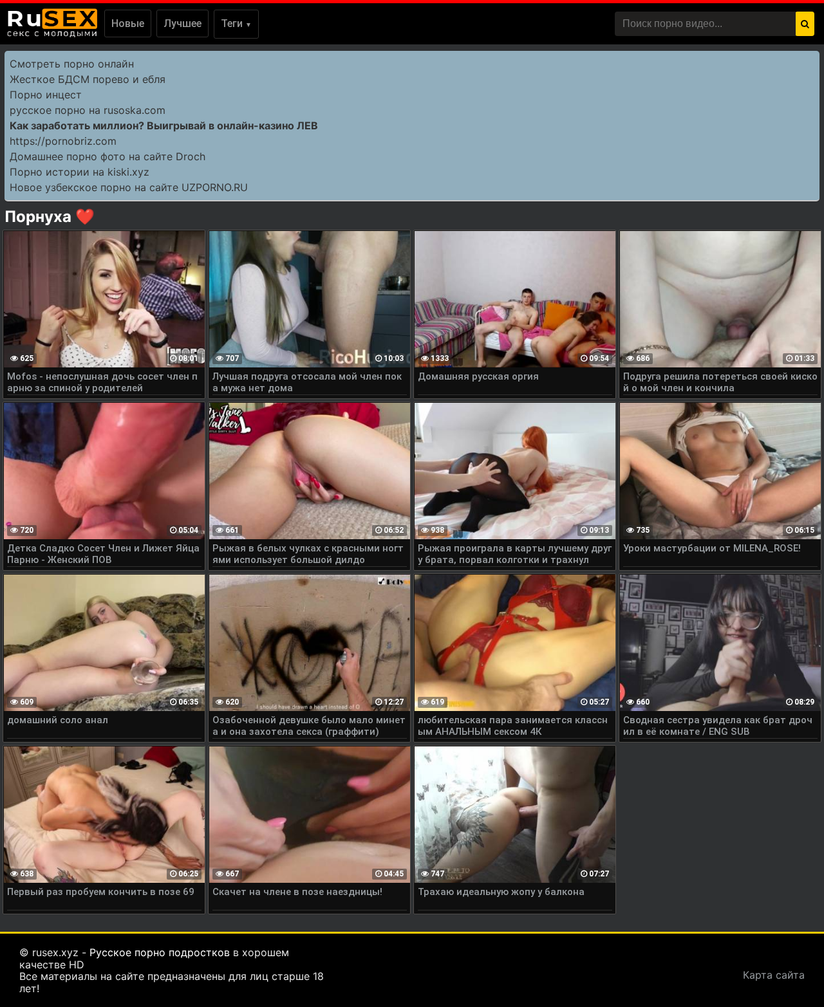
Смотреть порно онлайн (72, 63)
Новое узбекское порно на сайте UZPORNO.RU (129, 187)
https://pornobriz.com (63, 140)
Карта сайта (774, 974)
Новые (127, 23)
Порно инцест (46, 94)
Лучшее (182, 23)
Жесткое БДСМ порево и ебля (87, 79)
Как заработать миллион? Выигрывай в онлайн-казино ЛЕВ (164, 125)
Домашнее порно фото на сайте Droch (107, 156)
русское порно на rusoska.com (87, 110)
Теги (236, 23)
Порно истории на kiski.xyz (79, 171)
